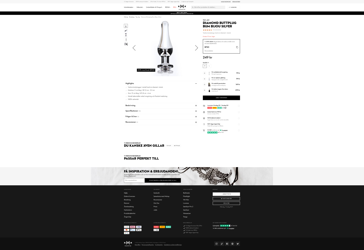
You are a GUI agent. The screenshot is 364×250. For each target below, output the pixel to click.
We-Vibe (186, 200)
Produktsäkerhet (129, 213)
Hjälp (126, 193)
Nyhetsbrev (128, 210)
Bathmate (186, 193)
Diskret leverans (129, 196)
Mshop (126, 17)
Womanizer (187, 213)
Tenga (185, 217)
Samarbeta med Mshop (161, 196)
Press (155, 206)
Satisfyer (186, 210)
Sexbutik (157, 193)
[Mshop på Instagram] (216, 243)
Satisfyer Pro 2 (188, 206)
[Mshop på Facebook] (227, 243)
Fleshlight (186, 196)
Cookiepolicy (159, 245)
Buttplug (131, 17)
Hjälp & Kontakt (226, 1)
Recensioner (158, 200)
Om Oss (156, 203)
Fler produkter (209, 51)
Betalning (127, 200)
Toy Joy (138, 17)
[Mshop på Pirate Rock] (232, 243)
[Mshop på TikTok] (222, 243)
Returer (126, 203)
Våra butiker (236, 1)
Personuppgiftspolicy (148, 245)
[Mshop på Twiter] (237, 243)
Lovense (186, 203)
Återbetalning (129, 206)
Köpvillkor (137, 245)
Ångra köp (127, 217)
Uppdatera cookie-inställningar (173, 245)
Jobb (155, 210)
